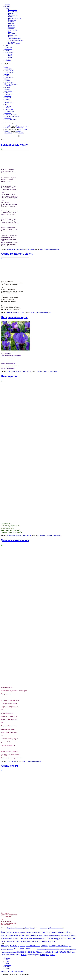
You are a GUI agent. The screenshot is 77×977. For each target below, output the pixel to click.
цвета (46, 941)
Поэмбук (3, 971)
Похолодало (9, 376)
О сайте (7, 6)
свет (74, 938)
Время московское (22, 126)
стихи (23, 941)
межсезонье (53, 935)
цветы (39, 371)
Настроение (12, 20)
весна (41, 249)
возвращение (22, 932)
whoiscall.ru (8, 133)
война (28, 932)
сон (19, 941)
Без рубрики (8, 69)
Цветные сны (12, 33)
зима (16, 935)
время (32, 932)
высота (37, 932)
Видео (10, 55)
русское (61, 938)
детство (44, 932)
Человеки (11, 37)
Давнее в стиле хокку (15, 540)
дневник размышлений (57, 932)
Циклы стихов (12, 35)
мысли (14, 938)
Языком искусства (14, 44)
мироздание (64, 935)
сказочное (9, 941)
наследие (21, 938)
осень (33, 312)
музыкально (6, 938)
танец (28, 941)
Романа (7, 127)
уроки (37, 941)
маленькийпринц (43, 935)
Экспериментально (14, 38)
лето (41, 928)
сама (69, 938)
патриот (41, 938)
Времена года (12, 15)
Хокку (10, 32)
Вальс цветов (12, 10)
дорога (3, 935)
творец (32, 941)
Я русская (11, 42)
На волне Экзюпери (14, 18)
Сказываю (11, 28)
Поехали (18, 131)
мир (59, 935)
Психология (8, 49)
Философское (12, 30)
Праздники (11, 25)
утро (42, 941)
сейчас (3, 941)
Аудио (10, 54)
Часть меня (19, 127)
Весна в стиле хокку (14, 144)
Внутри (10, 13)
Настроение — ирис (14, 317)
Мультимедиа (9, 52)
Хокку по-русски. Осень (17, 253)
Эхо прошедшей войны (15, 40)
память (36, 938)
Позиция (11, 23)
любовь (33, 935)
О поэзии (11, 21)
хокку (23, 761)
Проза (6, 45)
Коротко (11, 16)
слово (15, 941)
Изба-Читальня (18, 971)
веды (7, 932)
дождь (70, 932)
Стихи (7, 8)
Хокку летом (9, 765)
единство (9, 935)
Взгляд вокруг (12, 11)
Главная (7, 5)
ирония (22, 935)
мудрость (72, 935)
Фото (10, 57)
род (55, 938)
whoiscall (7, 126)
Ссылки (7, 59)
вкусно (17, 932)
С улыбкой (11, 27)
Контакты (8, 60)
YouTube (10, 971)
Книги (7, 50)
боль (3, 932)
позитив (49, 938)
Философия (8, 47)
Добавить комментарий (52, 249)
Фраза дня (8, 106)
